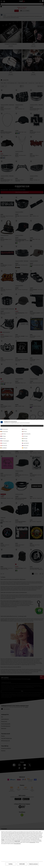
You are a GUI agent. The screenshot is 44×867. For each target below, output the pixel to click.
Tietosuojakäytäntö (17, 843)
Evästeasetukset (32, 842)
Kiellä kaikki (22, 864)
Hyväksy (10, 864)
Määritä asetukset (33, 864)
